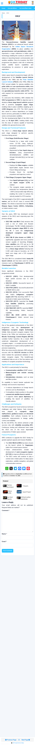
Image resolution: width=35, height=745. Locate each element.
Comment (6, 510)
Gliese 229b (10, 492)
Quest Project (27, 492)
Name (4, 534)
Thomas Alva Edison (10, 486)
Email (4, 541)
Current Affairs (12, 8)
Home (3, 8)
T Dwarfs (25, 486)
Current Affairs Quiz (25, 8)
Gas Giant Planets (10, 498)
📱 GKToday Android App (17, 743)
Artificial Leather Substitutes (26, 498)
